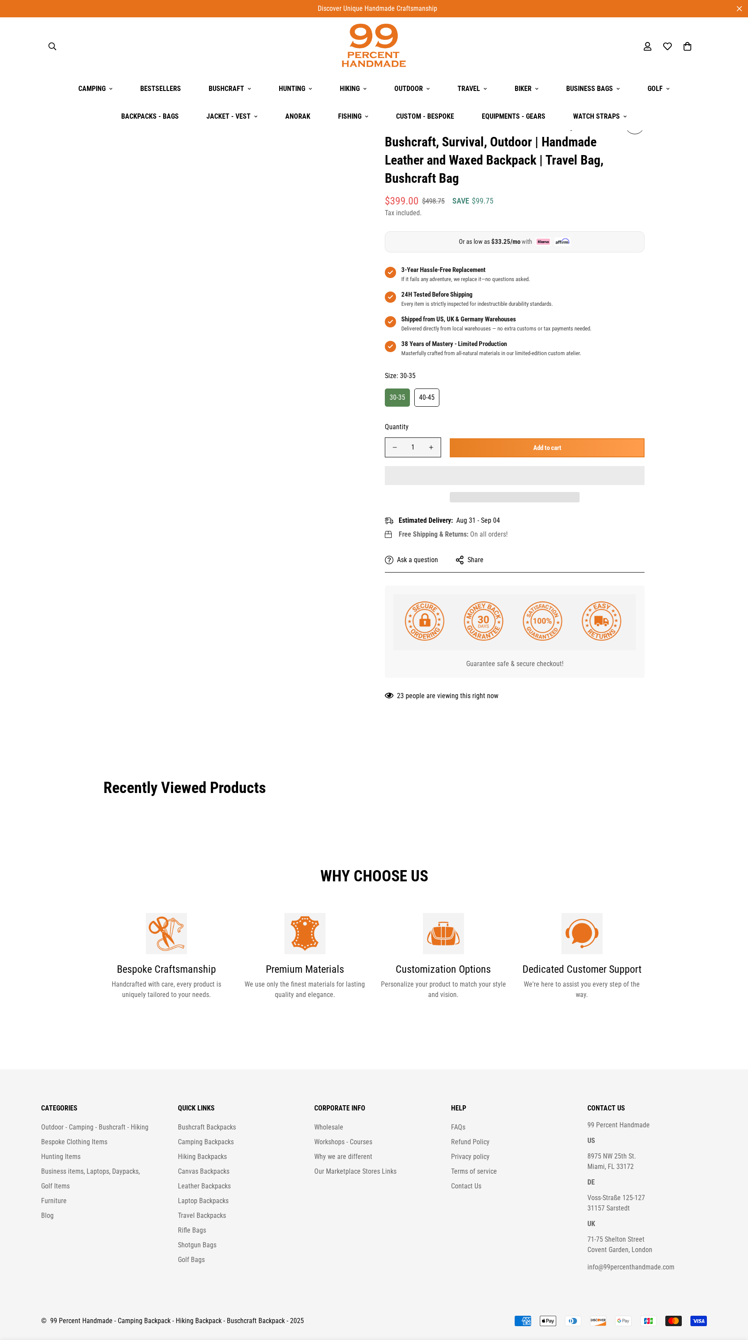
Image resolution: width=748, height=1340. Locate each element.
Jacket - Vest (228, 116)
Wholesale (328, 1127)
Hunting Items (61, 1156)
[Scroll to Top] (731, 1293)
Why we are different (343, 1156)
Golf (655, 88)
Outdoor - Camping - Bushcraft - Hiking (94, 1127)
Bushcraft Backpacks (207, 1127)
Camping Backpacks (206, 1142)
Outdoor (408, 88)
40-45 (427, 397)
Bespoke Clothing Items (74, 1142)
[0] (687, 46)
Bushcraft (226, 88)
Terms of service (474, 1171)
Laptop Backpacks (203, 1201)
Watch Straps (596, 116)
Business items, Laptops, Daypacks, (90, 1171)
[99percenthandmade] (373, 46)
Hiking (350, 88)
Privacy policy (470, 1156)
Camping (92, 88)
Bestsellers (160, 88)
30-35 (397, 397)
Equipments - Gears (513, 116)
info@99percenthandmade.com (630, 1267)
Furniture (54, 1201)
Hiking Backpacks (202, 1156)
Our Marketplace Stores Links (355, 1171)
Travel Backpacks (202, 1215)
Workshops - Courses (343, 1142)
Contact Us (466, 1186)
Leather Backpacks (204, 1186)
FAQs (458, 1127)
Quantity (397, 427)
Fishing (349, 116)
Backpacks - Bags (150, 116)
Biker (523, 88)
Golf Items (55, 1186)
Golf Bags (191, 1260)
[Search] (52, 46)
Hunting (292, 88)
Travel (469, 88)
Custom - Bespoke (425, 116)
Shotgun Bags (197, 1245)
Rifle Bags (192, 1230)
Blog (47, 1215)
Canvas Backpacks (203, 1171)
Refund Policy (470, 1142)
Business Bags (589, 88)
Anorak (297, 116)
